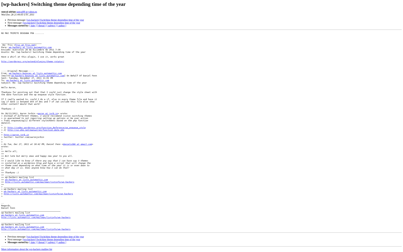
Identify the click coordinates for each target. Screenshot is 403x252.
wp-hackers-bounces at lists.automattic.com (35, 73)
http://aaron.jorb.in (16, 135)
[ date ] (32, 25)
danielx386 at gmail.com (77, 144)
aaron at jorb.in (48, 113)
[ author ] (61, 25)
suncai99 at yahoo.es (26, 11)
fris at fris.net (25, 45)
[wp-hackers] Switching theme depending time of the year (55, 20)
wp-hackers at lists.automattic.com (30, 47)
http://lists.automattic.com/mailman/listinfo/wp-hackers (39, 182)
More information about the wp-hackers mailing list (26, 249)
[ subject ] (51, 25)
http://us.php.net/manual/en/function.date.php (36, 130)
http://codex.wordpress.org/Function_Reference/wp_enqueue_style (47, 127)
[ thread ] (41, 25)
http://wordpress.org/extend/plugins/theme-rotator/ (32, 61)
